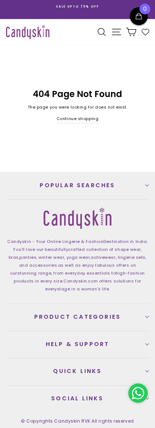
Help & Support (78, 344)
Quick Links (77, 371)
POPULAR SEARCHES (77, 185)
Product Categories (77, 317)
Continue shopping (77, 118)
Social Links (77, 398)
